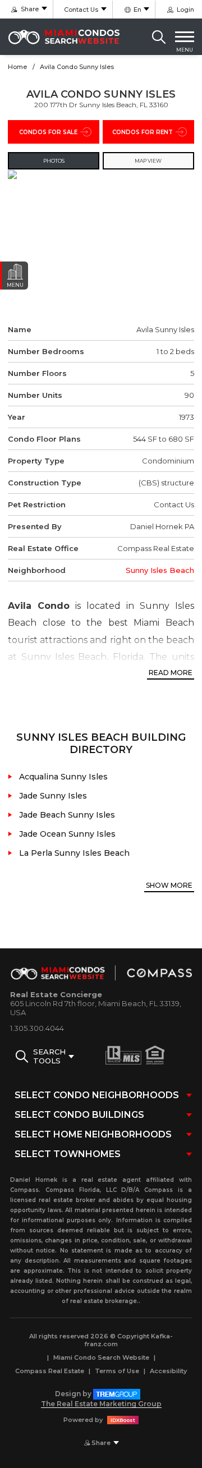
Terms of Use (117, 1371)
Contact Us (81, 9)
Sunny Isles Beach (160, 570)
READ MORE (170, 672)
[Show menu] (184, 37)
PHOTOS (54, 161)
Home (17, 67)
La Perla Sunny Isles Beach (74, 853)
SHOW (169, 885)
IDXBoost (123, 1420)
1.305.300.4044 (37, 1028)
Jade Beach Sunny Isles (67, 815)
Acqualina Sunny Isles (63, 777)
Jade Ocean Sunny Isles (67, 834)
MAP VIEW (148, 161)
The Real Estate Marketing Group (101, 1404)
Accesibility (168, 1371)
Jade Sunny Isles (53, 796)
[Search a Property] (158, 37)
